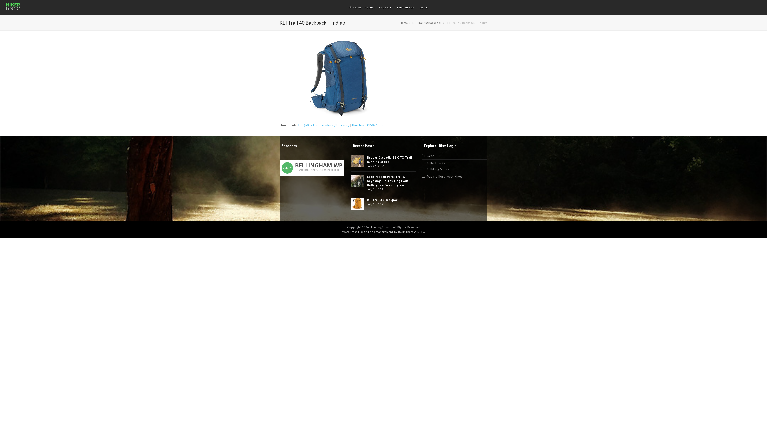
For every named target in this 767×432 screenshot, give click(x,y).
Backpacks (437, 163)
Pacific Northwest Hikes (444, 176)
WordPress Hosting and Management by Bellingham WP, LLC (383, 231)
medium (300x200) (335, 125)
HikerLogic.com (380, 227)
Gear (430, 156)
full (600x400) (309, 125)
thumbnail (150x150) (367, 125)
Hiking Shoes (439, 169)
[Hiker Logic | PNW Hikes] (13, 8)
